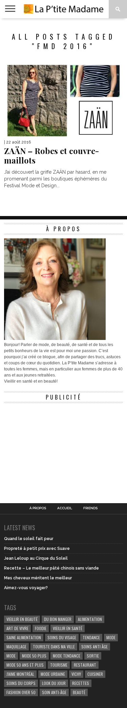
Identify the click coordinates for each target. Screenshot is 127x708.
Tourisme (58, 665)
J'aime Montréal (20, 674)
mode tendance (66, 656)
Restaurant (85, 665)
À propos (37, 508)
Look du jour (54, 683)
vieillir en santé (67, 628)
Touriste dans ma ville (54, 646)
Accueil (64, 508)
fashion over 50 (21, 692)
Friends (90, 508)
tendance (91, 637)
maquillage (16, 646)
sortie (93, 656)
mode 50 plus (34, 656)
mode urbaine (53, 674)
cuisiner (95, 674)
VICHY (76, 674)
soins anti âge (94, 646)
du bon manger (57, 619)
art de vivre (17, 628)
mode (110, 637)
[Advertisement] (55, 449)
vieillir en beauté (22, 619)
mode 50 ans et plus (25, 665)
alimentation (90, 619)
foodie (40, 628)
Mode (11, 656)
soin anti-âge (54, 692)
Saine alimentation (23, 637)
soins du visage (61, 637)
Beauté (79, 692)
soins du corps (21, 683)
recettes (80, 683)
